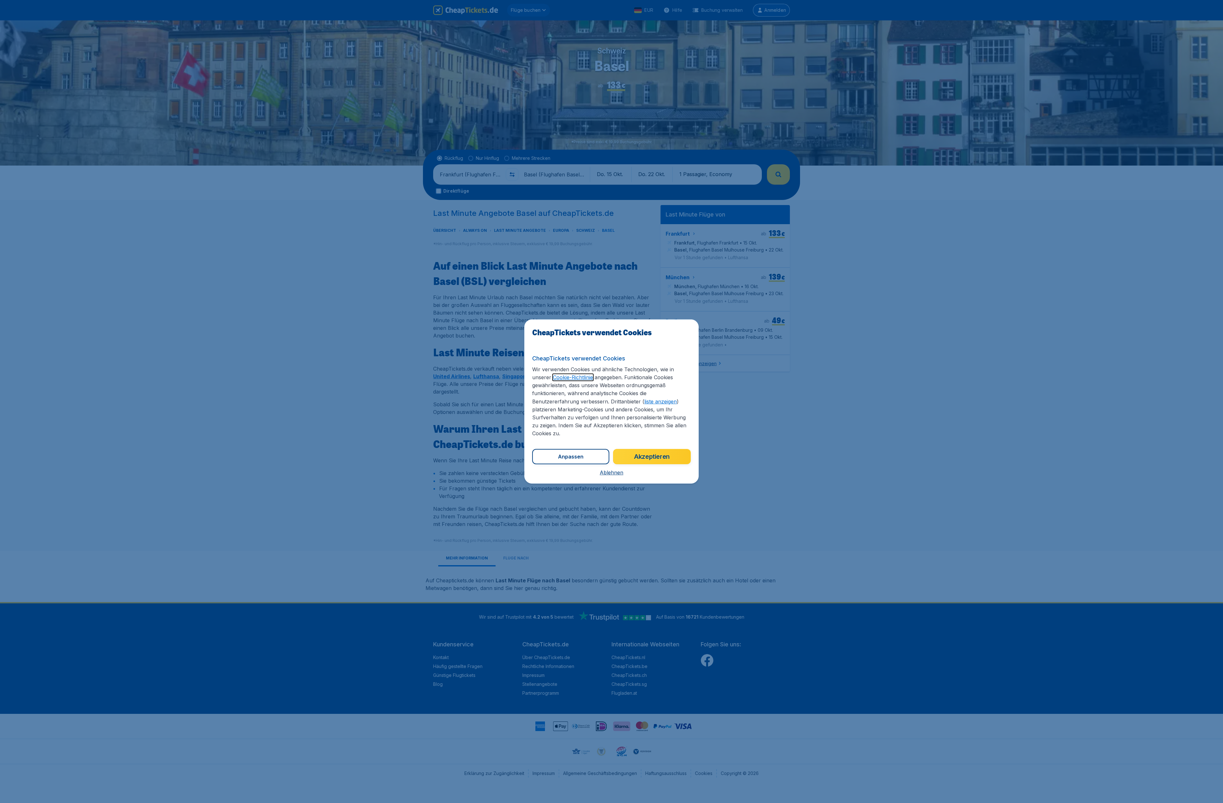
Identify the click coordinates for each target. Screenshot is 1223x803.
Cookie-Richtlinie (573, 377)
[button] (611, 472)
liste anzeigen (660, 401)
